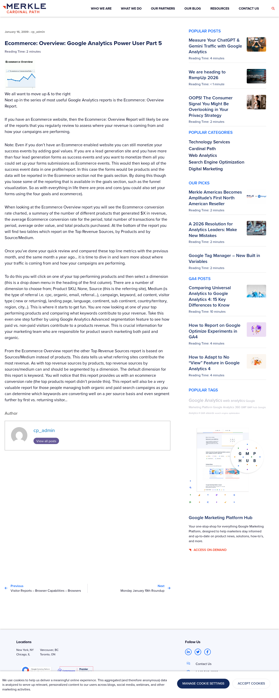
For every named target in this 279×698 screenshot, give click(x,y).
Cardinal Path (202, 148)
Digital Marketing (206, 168)
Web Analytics (203, 155)
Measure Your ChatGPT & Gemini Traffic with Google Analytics (215, 46)
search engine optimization (227, 413)
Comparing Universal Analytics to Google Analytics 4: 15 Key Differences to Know (210, 296)
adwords (210, 412)
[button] (273, 8)
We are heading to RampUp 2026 (207, 75)
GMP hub (252, 407)
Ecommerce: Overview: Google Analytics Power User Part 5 (83, 43)
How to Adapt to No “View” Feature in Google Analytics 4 (214, 363)
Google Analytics (205, 400)
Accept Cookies (251, 683)
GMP (243, 407)
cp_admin (44, 430)
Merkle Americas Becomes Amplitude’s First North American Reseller (215, 198)
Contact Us (203, 663)
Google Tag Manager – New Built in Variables (224, 258)
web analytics (234, 400)
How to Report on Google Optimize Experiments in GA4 (214, 331)
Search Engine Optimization (216, 162)
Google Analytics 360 (226, 407)
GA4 (203, 413)
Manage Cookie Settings (203, 683)
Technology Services (209, 141)
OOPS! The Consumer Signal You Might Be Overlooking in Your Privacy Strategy (211, 106)
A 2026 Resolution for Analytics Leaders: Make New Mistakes (213, 229)
